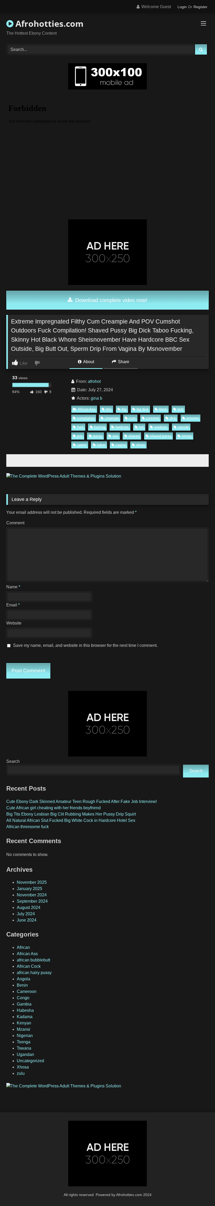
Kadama (25, 1016)
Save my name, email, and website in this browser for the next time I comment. (85, 645)
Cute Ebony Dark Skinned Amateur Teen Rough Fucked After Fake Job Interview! (81, 801)
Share (123, 361)
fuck (80, 427)
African (23, 947)
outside (183, 427)
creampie (112, 418)
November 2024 (32, 895)
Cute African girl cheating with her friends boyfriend (53, 808)
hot (141, 427)
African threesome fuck (27, 826)
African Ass (86, 409)
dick (173, 418)
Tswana (24, 1048)
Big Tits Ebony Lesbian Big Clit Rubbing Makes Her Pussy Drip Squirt (71, 814)
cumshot (152, 418)
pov (80, 436)
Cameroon (26, 991)
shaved (133, 436)
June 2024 (26, 920)
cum (132, 418)
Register (200, 7)
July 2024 (26, 914)
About (88, 361)
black (163, 409)
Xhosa (23, 1067)
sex (115, 436)
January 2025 (29, 888)
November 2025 (32, 882)
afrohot (94, 381)
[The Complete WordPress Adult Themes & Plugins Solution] (63, 476)
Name (13, 587)
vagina (121, 445)
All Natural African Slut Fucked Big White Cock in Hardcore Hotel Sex (70, 820)
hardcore (121, 427)
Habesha (25, 1010)
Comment (15, 523)
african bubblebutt (33, 960)
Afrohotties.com (48, 23)
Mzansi (23, 1029)
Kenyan (24, 1023)
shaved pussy (160, 436)
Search (13, 761)
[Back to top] (199, 1190)
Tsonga (23, 1042)
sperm (82, 445)
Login (182, 7)
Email (13, 605)
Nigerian (25, 1035)
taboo (101, 445)
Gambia (24, 1004)
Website (14, 623)
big (124, 409)
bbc (108, 409)
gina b (96, 398)
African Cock (29, 966)
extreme (192, 418)
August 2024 (28, 907)
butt (180, 409)
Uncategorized (30, 1061)
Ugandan (25, 1054)
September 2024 (32, 901)
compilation (85, 418)
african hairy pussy (34, 972)
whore (140, 445)
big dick (142, 409)
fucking (99, 427)
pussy (97, 436)
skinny (187, 436)
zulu (21, 1073)
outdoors (160, 427)
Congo (23, 998)
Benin (22, 985)
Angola (23, 979)
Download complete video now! (110, 300)
